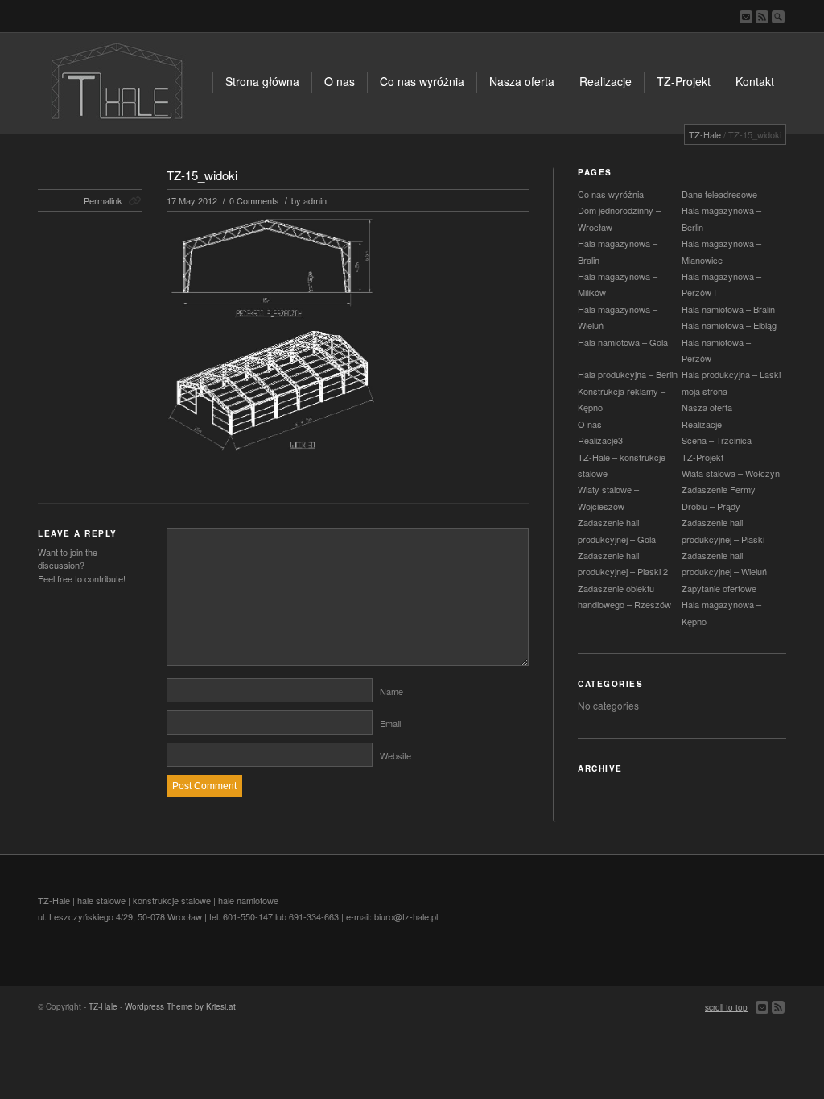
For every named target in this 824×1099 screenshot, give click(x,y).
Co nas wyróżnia (611, 193)
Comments (254, 200)
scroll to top (726, 1007)
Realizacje (702, 424)
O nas (590, 424)
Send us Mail (746, 17)
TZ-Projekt (702, 457)
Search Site (778, 17)
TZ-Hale (705, 134)
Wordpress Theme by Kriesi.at (180, 1006)
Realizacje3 (600, 440)
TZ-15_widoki (202, 175)
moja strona (704, 391)
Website (395, 755)
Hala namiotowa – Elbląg (729, 325)
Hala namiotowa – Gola (623, 341)
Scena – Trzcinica (717, 440)
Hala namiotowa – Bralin (728, 309)
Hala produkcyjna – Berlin (628, 374)
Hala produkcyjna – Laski (731, 374)
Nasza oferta (707, 407)
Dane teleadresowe (719, 193)
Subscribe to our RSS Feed (762, 17)
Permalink (103, 200)
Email (390, 723)
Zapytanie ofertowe (719, 588)
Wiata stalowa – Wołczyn (731, 473)
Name (391, 691)
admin (315, 200)
